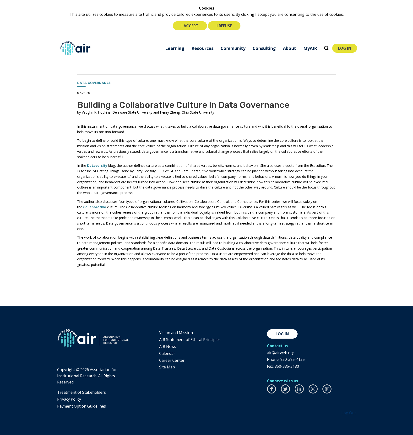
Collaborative (94, 207)
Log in (282, 333)
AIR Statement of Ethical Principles (190, 339)
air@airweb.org (280, 352)
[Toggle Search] (326, 48)
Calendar (167, 353)
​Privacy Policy (69, 399)
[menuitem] (175, 48)
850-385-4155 (292, 359)
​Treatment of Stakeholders (81, 392)
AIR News (167, 346)
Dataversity (97, 165)
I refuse (224, 25)
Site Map (167, 367)
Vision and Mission (176, 332)
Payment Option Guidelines (81, 406)
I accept (189, 25)
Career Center (172, 360)
